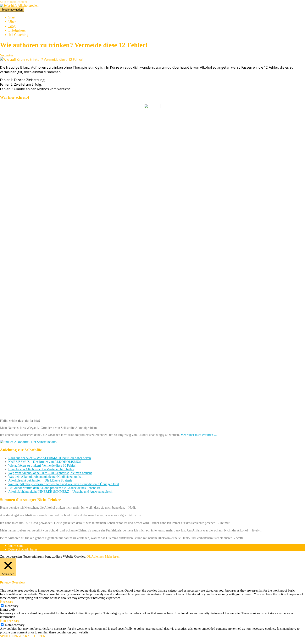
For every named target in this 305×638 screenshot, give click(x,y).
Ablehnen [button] (97, 556)
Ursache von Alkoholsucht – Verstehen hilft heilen (41, 469)
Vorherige (6, 55)
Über (12, 21)
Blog (12, 26)
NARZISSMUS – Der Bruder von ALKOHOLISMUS (44, 461)
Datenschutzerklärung (22, 549)
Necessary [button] (6, 601)
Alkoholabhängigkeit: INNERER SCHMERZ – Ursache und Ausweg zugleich (60, 491)
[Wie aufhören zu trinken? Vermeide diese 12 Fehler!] (41, 59)
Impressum (15, 545)
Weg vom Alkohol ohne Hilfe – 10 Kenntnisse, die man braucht (50, 473)
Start (11, 17)
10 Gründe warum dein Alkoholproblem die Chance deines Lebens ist (54, 488)
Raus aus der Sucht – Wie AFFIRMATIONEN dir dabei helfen (49, 458)
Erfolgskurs (17, 30)
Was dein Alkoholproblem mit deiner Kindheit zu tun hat (45, 476)
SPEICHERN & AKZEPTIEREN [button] (22, 636)
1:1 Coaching (18, 35)
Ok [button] (89, 556)
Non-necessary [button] (10, 620)
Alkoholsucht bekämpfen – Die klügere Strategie (40, 480)
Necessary (11, 606)
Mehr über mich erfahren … (199, 435)
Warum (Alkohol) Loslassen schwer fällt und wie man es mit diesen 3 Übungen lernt (63, 484)
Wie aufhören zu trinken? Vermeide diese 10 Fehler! (42, 465)
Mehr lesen (112, 556)
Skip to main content (13, 2)
